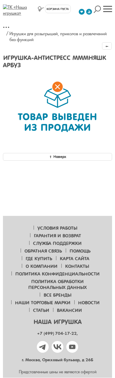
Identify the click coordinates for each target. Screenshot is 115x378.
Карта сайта (74, 258)
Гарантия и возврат (57, 235)
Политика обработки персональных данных (57, 284)
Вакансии (69, 310)
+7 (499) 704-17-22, (57, 333)
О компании (42, 266)
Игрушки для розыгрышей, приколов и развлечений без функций (58, 37)
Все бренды (57, 295)
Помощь (80, 251)
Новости (89, 302)
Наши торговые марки (42, 302)
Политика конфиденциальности (57, 274)
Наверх (59, 156)
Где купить (39, 258)
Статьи (41, 310)
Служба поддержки (57, 243)
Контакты (77, 266)
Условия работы (57, 228)
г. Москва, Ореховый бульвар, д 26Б (57, 359)
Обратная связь (43, 251)
